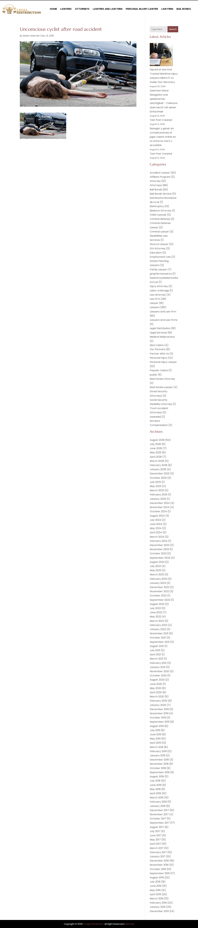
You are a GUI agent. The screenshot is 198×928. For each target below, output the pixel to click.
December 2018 (159, 759)
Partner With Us (159, 353)
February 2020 (158, 700)
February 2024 (159, 541)
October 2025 (158, 478)
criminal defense (160, 219)
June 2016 (155, 886)
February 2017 (158, 852)
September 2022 (160, 600)
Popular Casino (159, 370)
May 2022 (155, 616)
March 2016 (157, 898)
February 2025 (158, 494)
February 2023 (158, 579)
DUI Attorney (158, 248)
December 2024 (160, 503)
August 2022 (157, 604)
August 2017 (157, 827)
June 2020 (156, 684)
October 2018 (158, 768)
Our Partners (158, 349)
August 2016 (157, 877)
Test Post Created (161, 120)
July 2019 (155, 730)
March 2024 (157, 537)
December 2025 (160, 473)
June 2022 (156, 612)
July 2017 (155, 831)
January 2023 (158, 583)
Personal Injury (159, 358)
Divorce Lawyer (159, 244)
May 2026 (155, 452)
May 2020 (155, 688)
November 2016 (159, 865)
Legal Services (158, 332)
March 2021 (156, 658)
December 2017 (159, 810)
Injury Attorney (159, 286)
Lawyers (66, 9)
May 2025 (155, 486)
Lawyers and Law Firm (107, 9)
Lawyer (154, 303)
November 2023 (159, 549)
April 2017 (155, 844)
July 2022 (155, 608)
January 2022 (158, 629)
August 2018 (157, 776)
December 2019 (159, 709)
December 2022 (159, 587)
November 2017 (159, 814)
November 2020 (159, 671)
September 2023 (160, 558)
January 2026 (158, 469)
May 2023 (155, 570)
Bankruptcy (157, 206)
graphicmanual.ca (161, 273)
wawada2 (155, 417)
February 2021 (158, 663)
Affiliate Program (160, 177)
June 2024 (156, 524)
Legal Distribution (160, 328)
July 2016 (155, 881)
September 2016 (160, 873)
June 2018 (155, 785)
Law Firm (167, 9)
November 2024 (159, 507)
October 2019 (158, 717)
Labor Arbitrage (159, 290)
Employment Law (160, 257)
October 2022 (158, 595)
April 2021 (155, 654)
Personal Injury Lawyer (142, 9)
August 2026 (157, 440)
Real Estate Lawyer (161, 387)
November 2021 (159, 633)
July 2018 (155, 780)
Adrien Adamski (31, 35)
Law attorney (158, 294)
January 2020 (158, 705)
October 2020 (158, 675)
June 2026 (156, 448)
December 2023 (159, 545)
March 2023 (157, 574)
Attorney (155, 181)
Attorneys (82, 9)
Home (53, 9)
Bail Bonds (183, 9)
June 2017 (155, 835)
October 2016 (158, 869)
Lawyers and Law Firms (163, 320)
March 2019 (156, 747)
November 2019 (159, 713)
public (153, 374)
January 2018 (158, 806)
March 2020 (157, 696)
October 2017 (158, 818)
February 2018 (158, 801)
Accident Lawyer (160, 172)
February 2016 (158, 902)
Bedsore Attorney (160, 210)
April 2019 (155, 743)
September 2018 (160, 772)
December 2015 (159, 911)
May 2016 (155, 890)
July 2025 (155, 482)
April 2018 (155, 793)
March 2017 (157, 848)
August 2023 (157, 562)
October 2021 (158, 637)
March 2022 (157, 621)
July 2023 (155, 566)
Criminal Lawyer (159, 231)
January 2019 (157, 755)
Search (173, 29)
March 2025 (157, 490)
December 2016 (159, 860)
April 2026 (156, 457)
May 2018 (155, 789)
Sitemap (129, 924)
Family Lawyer (158, 269)
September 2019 (160, 722)
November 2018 (159, 764)
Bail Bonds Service (161, 193)
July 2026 (155, 444)
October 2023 (158, 553)
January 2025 (158, 499)
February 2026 (158, 465)
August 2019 (157, 726)
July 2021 (155, 650)
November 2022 (159, 591)
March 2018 (157, 797)
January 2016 (158, 907)
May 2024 (155, 528)
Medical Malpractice (162, 337)
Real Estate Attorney (162, 379)
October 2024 (158, 511)
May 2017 (155, 839)
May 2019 (155, 738)
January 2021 (157, 667)
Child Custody (158, 215)
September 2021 (160, 642)
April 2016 (155, 894)
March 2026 (157, 461)
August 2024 (157, 516)
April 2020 (156, 692)
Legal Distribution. (94, 924)
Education (156, 252)
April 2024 (156, 532)
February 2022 (158, 625)
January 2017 (158, 856)
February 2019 (158, 751)
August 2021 (157, 646)
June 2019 (155, 734)
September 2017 (160, 823)
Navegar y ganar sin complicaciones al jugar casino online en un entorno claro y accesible (163, 137)
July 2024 (155, 520)
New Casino (157, 345)
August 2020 (157, 679)
